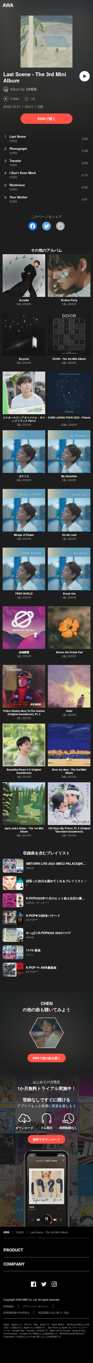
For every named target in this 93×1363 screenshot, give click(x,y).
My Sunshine (69, 476)
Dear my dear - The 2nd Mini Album (69, 771)
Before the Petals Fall (69, 652)
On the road (69, 535)
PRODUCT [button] (13, 1250)
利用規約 (8, 1306)
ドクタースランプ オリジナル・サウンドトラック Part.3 (24, 419)
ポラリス (24, 476)
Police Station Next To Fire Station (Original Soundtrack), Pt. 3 (24, 712)
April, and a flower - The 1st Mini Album (24, 829)
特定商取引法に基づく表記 (53, 1312)
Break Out (69, 593)
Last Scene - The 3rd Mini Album (49, 1232)
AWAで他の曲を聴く (47, 1058)
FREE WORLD (24, 593)
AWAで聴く (46, 118)
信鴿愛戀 (24, 652)
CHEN (31, 89)
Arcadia (24, 300)
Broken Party (69, 300)
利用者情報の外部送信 (16, 1312)
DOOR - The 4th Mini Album (69, 359)
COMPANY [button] (13, 1264)
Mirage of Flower (24, 535)
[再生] (84, 76)
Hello (69, 711)
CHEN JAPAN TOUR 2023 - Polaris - (69, 419)
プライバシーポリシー (36, 1306)
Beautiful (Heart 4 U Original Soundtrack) (24, 771)
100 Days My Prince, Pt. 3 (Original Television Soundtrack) (69, 829)
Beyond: (24, 359)
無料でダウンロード (46, 1139)
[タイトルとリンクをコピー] (60, 226)
